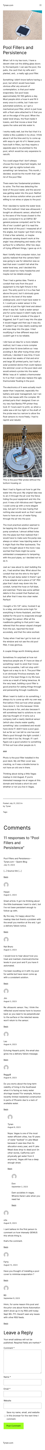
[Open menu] (40, 5)
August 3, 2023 (10, 950)
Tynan (10, 1124)
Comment (9, 1348)
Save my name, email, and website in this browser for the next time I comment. (23, 1415)
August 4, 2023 (10, 1044)
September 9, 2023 (12, 1298)
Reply (6, 877)
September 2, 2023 (20, 1187)
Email (7, 1389)
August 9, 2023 (10, 1223)
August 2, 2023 (10, 895)
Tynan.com (8, 5)
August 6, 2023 (10, 1077)
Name (7, 1377)
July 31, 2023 (9, 865)
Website (7, 1400)
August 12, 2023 (11, 1265)
